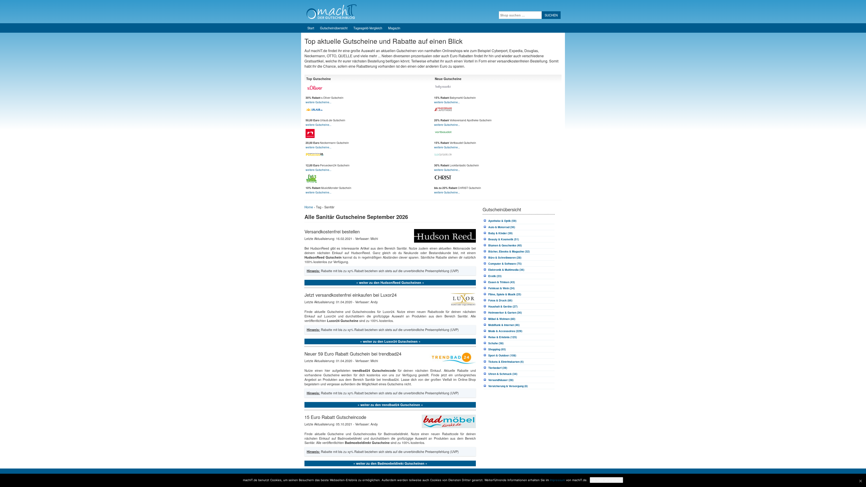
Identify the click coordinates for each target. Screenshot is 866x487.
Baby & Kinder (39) (500, 233)
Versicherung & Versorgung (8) (508, 386)
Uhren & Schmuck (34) (502, 374)
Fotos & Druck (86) (500, 300)
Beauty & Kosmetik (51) (503, 239)
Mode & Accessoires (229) (505, 331)
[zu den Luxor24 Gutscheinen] (463, 298)
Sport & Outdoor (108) (502, 355)
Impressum (557, 480)
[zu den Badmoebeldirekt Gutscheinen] (449, 420)
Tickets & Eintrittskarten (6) (506, 362)
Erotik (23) (495, 276)
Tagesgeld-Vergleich (367, 28)
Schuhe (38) (496, 343)
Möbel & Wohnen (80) (501, 319)
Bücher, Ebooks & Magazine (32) (509, 251)
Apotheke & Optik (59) (502, 221)
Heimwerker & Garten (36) (505, 312)
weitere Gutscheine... (318, 102)
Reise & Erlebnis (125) (502, 337)
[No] (860, 481)
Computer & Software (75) (505, 264)
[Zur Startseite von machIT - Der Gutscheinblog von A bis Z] (331, 11)
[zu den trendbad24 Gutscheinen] (452, 357)
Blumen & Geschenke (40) (505, 245)
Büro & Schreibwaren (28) (504, 257)
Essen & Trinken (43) (501, 282)
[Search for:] (520, 15)
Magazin (394, 28)
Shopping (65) (497, 349)
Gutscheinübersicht (334, 28)
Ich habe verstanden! (606, 480)
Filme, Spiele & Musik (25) (504, 294)
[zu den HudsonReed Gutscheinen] (445, 235)
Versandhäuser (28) (501, 380)
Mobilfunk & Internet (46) (504, 325)
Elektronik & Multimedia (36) (506, 270)
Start (310, 28)
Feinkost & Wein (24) (501, 288)
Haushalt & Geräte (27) (503, 306)
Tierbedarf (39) (497, 368)
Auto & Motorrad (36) (501, 227)
